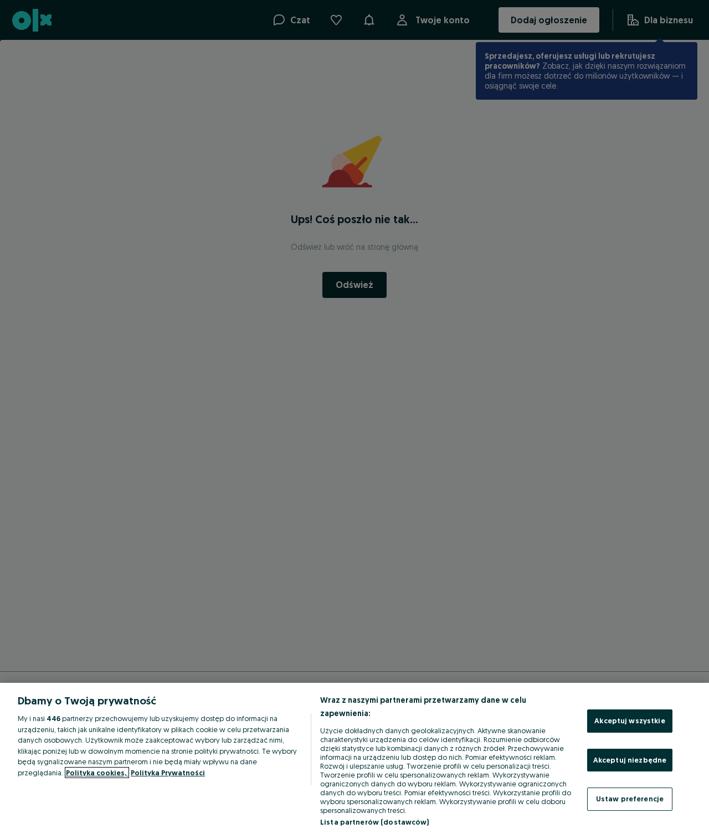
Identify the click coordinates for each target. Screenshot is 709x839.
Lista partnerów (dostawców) (374, 821)
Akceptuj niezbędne (629, 759)
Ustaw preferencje (630, 798)
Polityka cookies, (97, 772)
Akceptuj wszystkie (629, 720)
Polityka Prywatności (168, 772)
